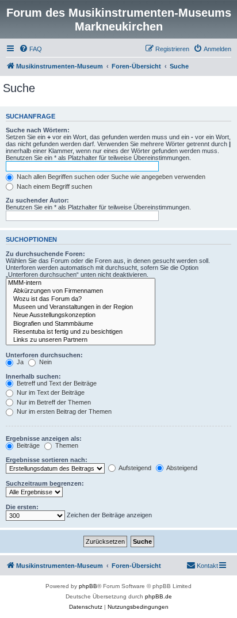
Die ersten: (22, 506)
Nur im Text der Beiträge (50, 392)
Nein (44, 361)
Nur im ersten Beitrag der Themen (63, 411)
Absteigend (181, 467)
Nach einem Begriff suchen (53, 186)
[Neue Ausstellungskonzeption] (80, 315)
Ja (19, 361)
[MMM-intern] (80, 283)
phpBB (88, 586)
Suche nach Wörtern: (38, 130)
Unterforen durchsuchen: (44, 355)
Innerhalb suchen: (33, 376)
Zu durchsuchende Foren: (45, 253)
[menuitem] (30, 49)
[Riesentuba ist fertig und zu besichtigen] (80, 332)
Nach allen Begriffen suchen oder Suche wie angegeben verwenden (110, 176)
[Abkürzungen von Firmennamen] (80, 291)
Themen (65, 445)
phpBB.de (158, 596)
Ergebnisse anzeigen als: (44, 438)
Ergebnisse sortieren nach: (46, 459)
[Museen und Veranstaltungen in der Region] (80, 307)
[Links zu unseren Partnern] (80, 340)
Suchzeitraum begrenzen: (45, 483)
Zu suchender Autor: (37, 200)
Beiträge (27, 445)
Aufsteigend (134, 467)
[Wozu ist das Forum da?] (80, 299)
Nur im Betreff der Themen (53, 402)
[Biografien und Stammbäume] (80, 324)
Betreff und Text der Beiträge (56, 383)
